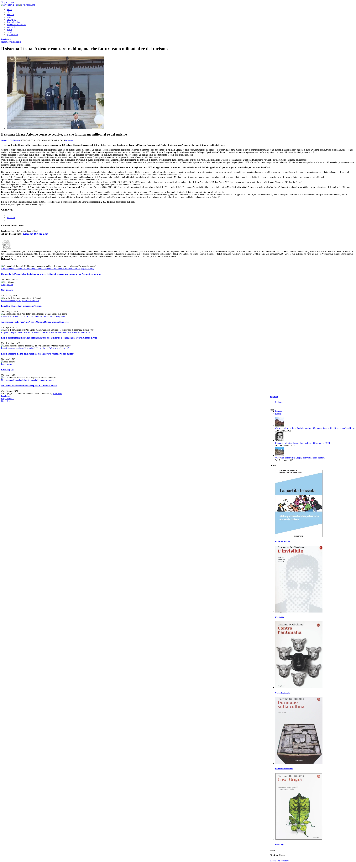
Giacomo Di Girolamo (11, 140)
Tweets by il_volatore (279, 860)
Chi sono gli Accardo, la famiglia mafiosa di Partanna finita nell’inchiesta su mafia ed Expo (315, 428)
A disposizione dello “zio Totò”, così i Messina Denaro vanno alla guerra (33, 316)
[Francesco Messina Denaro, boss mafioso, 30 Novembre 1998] (279, 440)
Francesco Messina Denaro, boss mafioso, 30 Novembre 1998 (302, 443)
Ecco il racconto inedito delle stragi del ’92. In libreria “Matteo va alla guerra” (35, 348)
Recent (278, 414)
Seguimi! (274, 396)
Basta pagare (6, 364)
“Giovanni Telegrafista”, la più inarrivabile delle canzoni (300, 458)
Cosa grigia (279, 844)
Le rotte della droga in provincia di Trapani (20, 300)
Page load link (7, 398)
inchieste (69, 140)
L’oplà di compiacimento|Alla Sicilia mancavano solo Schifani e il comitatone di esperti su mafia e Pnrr (46, 332)
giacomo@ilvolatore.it (11, 42)
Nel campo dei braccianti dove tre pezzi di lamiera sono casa (27, 380)
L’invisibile (279, 617)
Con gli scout (7, 284)
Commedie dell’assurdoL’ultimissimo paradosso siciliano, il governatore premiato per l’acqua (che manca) (47, 268)
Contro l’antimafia (282, 693)
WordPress (57, 393)
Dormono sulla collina (284, 769)
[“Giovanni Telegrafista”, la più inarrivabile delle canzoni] (279, 455)
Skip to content (7, 2)
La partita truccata (282, 541)
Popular (278, 411)
